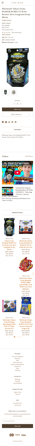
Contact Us (17, 366)
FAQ (17, 360)
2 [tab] (17, 336)
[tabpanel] (9, 237)
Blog (17, 368)
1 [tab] (14, 336)
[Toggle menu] (2, 2)
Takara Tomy (17, 392)
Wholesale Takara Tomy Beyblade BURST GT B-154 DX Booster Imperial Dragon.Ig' (26, 324)
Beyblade (17, 379)
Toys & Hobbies (17, 383)
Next (33, 274)
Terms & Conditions (17, 356)
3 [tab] (20, 336)
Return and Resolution (17, 364)
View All (17, 394)
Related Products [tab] (17, 212)
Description (17, 129)
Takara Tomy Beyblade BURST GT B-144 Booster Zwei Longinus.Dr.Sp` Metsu (9, 245)
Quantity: (17, 100)
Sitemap (17, 370)
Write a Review (6, 34)
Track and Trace (17, 362)
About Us (17, 358)
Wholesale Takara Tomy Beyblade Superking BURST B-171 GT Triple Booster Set (9, 324)
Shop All (17, 381)
